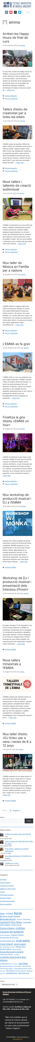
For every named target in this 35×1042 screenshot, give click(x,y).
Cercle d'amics (7, 928)
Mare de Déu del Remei (6, 966)
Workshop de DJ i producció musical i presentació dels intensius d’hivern (17, 583)
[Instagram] (15, 12)
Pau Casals (2, 970)
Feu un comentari (11, 99)
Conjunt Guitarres (5, 935)
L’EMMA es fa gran (16, 344)
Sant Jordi (2, 973)
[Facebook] (6, 12)
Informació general (6, 895)
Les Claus (23, 963)
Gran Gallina (16, 954)
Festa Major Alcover (6, 954)
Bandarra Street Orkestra (10, 916)
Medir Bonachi (27, 966)
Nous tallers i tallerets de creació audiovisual (17, 185)
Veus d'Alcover (23, 973)
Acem (2, 913)
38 (11, 810)
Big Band (19, 919)
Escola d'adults (5, 949)
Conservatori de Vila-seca (9, 937)
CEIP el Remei (5, 925)
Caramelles (27, 922)
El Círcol (12, 947)
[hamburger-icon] (28, 12)
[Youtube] (11, 12)
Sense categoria (11, 96)
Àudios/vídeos (5, 883)
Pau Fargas (10, 971)
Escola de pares (16, 949)
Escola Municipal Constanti (11, 952)
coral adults (23, 940)
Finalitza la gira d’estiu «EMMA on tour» (16, 421)
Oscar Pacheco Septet (6, 968)
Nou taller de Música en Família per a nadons (16, 266)
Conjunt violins (17, 935)
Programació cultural (7, 901)
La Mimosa (15, 963)
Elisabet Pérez (21, 947)
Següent (17, 810)
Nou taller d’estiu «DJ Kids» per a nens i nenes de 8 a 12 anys (17, 739)
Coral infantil (6, 944)
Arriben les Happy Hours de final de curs (16, 37)
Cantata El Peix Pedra (11, 922)
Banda (18, 913)
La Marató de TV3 (6, 964)
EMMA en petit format (8, 889)
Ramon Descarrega (20, 970)
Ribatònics (30, 970)
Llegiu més (11, 90)
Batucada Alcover (8, 919)
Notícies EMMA (10, 567)
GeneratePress (17, 1039)
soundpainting (11, 973)
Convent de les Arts (7, 941)
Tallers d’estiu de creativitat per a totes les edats (15, 113)
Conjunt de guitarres (12, 931)
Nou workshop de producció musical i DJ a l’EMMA (17, 498)
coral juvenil (20, 944)
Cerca (2, 817)
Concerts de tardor (7, 886)
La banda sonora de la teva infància (13, 959)
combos (20, 928)
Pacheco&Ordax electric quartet (23, 968)
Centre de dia (16, 925)
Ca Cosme (26, 919)
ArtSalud (9, 913)
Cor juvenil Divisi (4, 947)
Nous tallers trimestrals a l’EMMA (12, 664)
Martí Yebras (18, 966)
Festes (2, 892)
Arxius (2, 981)
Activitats (3, 879)
